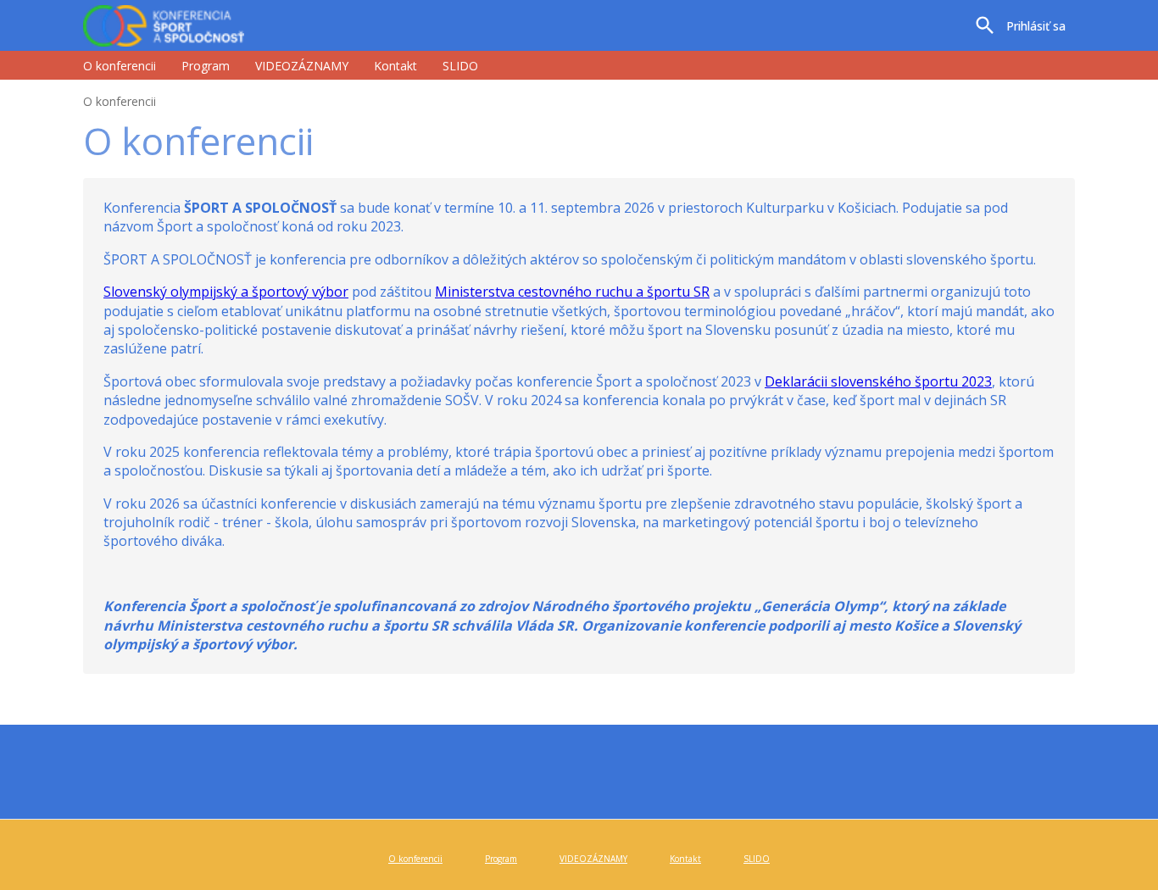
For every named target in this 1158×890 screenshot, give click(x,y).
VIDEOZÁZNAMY (301, 66)
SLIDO (460, 66)
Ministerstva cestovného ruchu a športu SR (572, 291)
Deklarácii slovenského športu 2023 (878, 381)
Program (205, 66)
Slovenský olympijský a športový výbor (225, 291)
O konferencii (119, 66)
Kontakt (395, 66)
